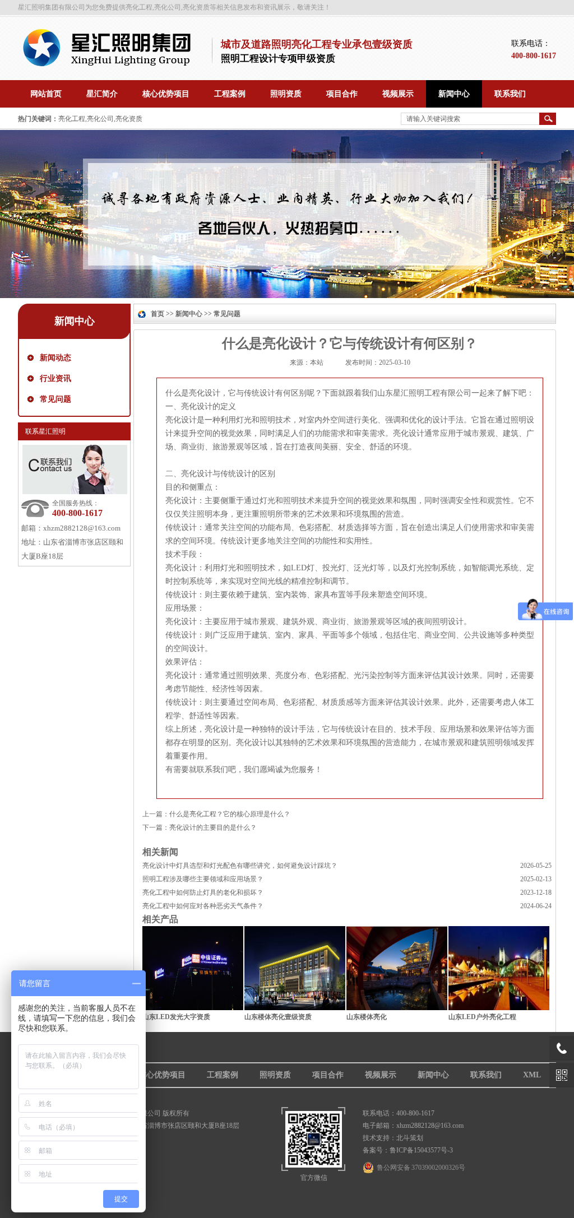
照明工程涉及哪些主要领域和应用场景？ (202, 879)
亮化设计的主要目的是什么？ (213, 827)
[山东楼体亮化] (396, 1007)
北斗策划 (409, 1138)
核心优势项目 (162, 1075)
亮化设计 (204, 393)
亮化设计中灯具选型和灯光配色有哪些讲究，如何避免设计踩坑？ (239, 866)
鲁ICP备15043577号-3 (421, 1150)
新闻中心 (188, 314)
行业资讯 (55, 378)
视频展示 (380, 1075)
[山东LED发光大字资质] (192, 1007)
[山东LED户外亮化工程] (498, 1007)
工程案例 (222, 1075)
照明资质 (275, 1075)
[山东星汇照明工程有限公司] (111, 65)
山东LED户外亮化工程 (482, 1017)
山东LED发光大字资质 (176, 1017)
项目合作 (328, 1075)
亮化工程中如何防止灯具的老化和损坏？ (202, 892)
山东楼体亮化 (366, 1017)
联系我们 (486, 1075)
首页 (157, 314)
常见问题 (55, 399)
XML (532, 1075)
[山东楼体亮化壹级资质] (294, 1007)
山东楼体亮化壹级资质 (278, 1017)
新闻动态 (55, 358)
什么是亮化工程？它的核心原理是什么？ (229, 814)
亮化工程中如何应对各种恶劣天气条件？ (202, 906)
